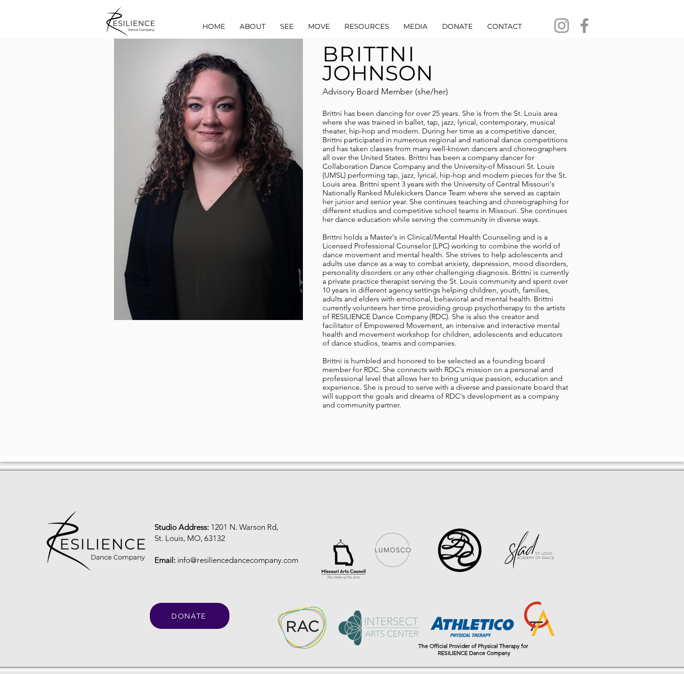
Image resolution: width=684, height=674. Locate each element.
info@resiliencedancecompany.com (237, 560)
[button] (252, 26)
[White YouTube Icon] (653, 17)
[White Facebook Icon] (618, 17)
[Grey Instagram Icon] (561, 25)
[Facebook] (584, 25)
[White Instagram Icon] (635, 17)
